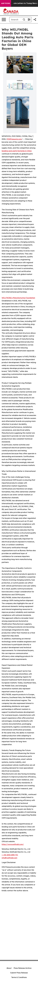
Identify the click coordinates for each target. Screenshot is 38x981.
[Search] (23, 19)
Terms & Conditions (19, 977)
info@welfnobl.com (9, 858)
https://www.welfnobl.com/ (13, 844)
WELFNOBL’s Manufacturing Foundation (18, 298)
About (9, 968)
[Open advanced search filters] (29, 19)
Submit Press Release (19, 973)
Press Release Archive (22, 968)
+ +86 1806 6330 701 (10, 855)
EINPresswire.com (14, 139)
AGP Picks (5, 3)
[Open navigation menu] (4, 19)
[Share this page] (34, 19)
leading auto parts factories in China (17, 151)
